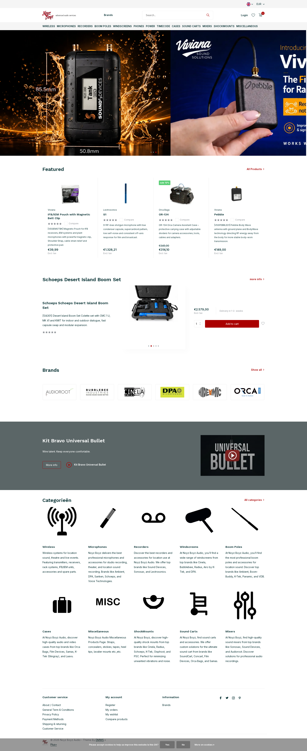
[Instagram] (233, 698)
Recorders (85, 26)
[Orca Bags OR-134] (181, 193)
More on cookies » (204, 744)
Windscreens (122, 26)
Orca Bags (164, 209)
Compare (74, 223)
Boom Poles (103, 26)
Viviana (51, 209)
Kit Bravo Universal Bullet (89, 464)
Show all (256, 369)
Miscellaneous (247, 26)
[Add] (89, 254)
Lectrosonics (110, 209)
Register (110, 705)
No (183, 744)
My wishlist (112, 714)
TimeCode (163, 26)
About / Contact (51, 705)
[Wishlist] (253, 15)
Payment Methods (53, 719)
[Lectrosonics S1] (125, 193)
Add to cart (232, 323)
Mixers (207, 26)
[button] (151, 152)
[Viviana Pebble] (236, 193)
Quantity (199, 323)
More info (51, 464)
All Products (254, 169)
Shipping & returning (54, 723)
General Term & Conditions (58, 709)
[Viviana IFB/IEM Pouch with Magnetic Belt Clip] (70, 193)
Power (150, 26)
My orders (112, 709)
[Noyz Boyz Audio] (60, 15)
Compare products (117, 719)
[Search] (208, 15)
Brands (108, 14)
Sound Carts (191, 26)
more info (256, 279)
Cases (176, 26)
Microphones (66, 26)
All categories (253, 499)
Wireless (48, 26)
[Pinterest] (239, 698)
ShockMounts (224, 26)
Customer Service (52, 728)
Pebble (219, 214)
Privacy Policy (50, 714)
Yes (167, 744)
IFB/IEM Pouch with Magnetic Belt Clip (69, 216)
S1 (104, 214)
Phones (139, 26)
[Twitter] (227, 698)
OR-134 (164, 214)
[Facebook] (220, 698)
